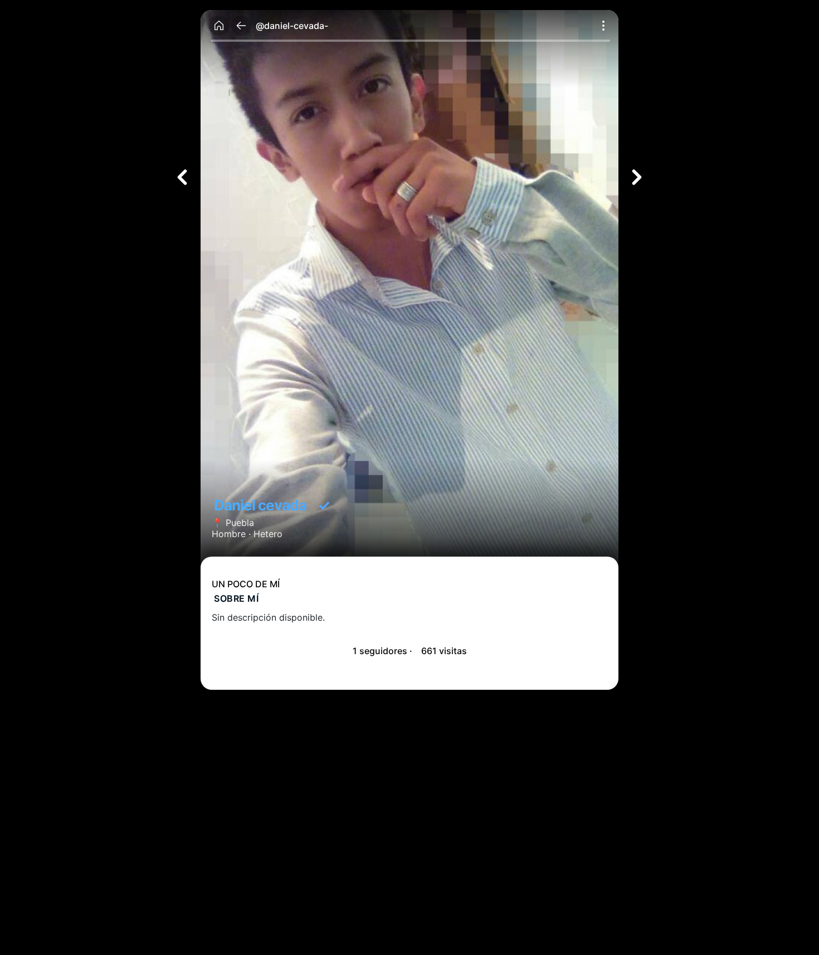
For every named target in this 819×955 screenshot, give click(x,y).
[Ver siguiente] (637, 177)
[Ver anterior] (182, 177)
